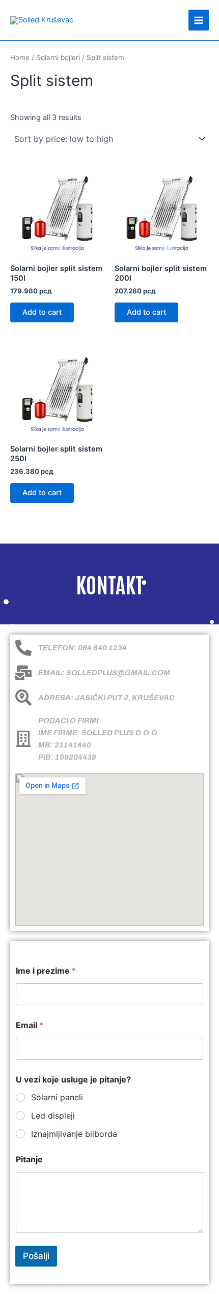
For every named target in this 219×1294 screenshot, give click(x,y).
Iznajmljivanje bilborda (74, 1134)
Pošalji (36, 1256)
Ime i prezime (46, 971)
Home (20, 57)
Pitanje (29, 1159)
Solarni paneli (57, 1097)
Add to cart (42, 312)
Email (29, 1025)
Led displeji (53, 1115)
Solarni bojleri (58, 57)
